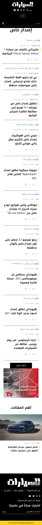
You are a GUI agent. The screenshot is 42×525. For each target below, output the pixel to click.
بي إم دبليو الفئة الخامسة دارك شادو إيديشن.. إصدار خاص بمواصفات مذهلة (20, 81)
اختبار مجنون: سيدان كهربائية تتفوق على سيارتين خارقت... (23, 449)
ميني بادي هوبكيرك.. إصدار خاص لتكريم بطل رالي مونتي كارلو (22, 139)
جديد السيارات (35, 45)
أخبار (37, 164)
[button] (36, 430)
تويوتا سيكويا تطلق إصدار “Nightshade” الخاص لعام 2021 (20, 174)
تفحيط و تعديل (33, 73)
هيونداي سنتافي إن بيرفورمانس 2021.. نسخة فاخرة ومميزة (22, 278)
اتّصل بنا (7, 490)
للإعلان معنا (18, 490)
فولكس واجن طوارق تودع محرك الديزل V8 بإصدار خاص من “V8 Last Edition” (20, 209)
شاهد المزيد (21, 365)
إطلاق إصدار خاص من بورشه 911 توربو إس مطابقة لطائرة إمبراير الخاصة (23, 109)
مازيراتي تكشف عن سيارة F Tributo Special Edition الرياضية (20, 51)
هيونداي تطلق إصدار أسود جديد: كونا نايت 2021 (21, 311)
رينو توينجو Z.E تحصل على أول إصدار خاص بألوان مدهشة (21, 243)
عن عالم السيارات (33, 490)
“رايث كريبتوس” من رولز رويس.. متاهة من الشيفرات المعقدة (22, 344)
